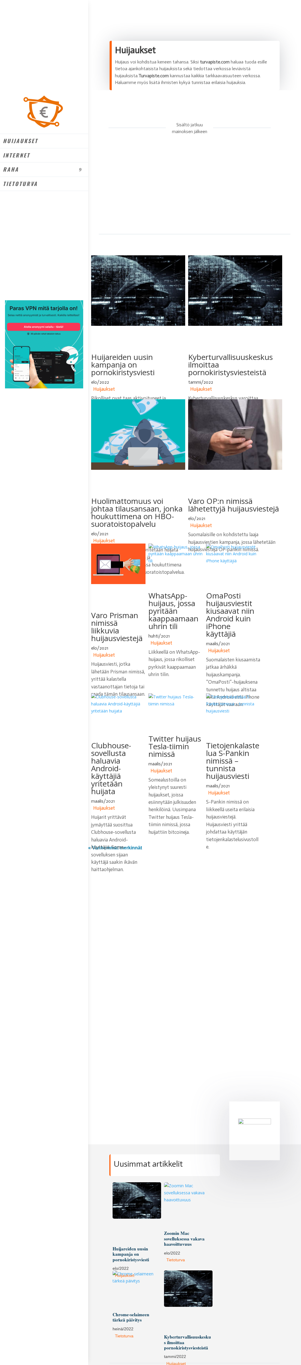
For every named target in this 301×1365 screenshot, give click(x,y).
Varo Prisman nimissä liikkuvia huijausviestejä (117, 626)
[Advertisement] (184, 188)
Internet (16, 155)
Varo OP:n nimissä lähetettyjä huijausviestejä (233, 504)
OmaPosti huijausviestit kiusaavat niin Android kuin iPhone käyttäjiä (230, 615)
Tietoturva (20, 183)
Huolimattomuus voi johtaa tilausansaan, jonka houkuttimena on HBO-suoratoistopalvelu (137, 512)
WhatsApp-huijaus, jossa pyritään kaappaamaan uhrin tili (173, 611)
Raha (11, 169)
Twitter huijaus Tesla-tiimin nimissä (174, 746)
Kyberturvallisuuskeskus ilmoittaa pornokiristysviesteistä (230, 364)
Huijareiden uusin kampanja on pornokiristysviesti (123, 364)
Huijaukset (20, 141)
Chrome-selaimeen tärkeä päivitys (131, 1317)
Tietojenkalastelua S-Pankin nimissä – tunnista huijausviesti (232, 761)
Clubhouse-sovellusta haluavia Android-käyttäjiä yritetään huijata (111, 768)
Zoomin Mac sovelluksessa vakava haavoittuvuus (184, 1238)
